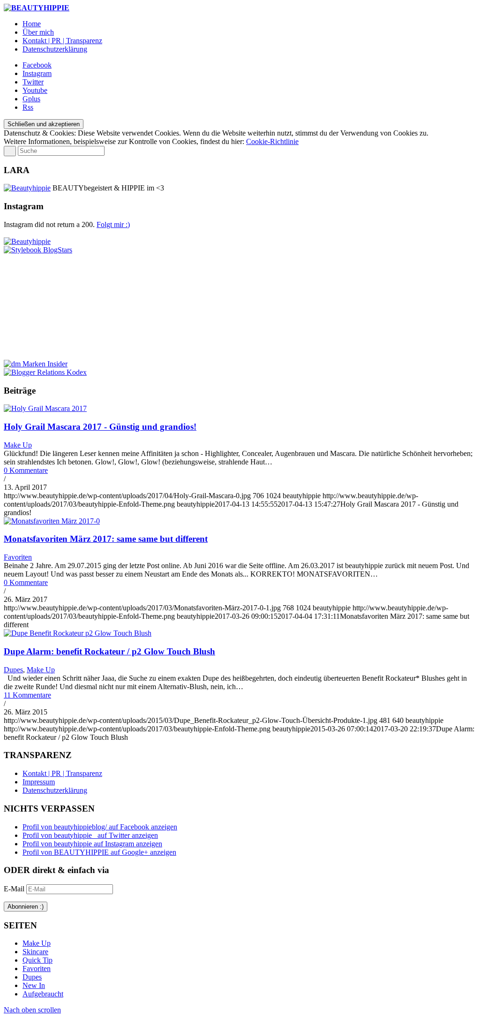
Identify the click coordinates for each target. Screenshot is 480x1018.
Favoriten (18, 557)
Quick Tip (37, 960)
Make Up (18, 445)
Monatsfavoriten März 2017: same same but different (106, 539)
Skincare (35, 952)
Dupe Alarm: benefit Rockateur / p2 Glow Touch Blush (109, 651)
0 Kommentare (26, 470)
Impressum (38, 782)
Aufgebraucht (42, 994)
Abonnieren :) (26, 906)
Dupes (13, 670)
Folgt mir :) (113, 224)
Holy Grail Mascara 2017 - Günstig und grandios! (100, 427)
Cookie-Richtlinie (272, 141)
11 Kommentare (27, 695)
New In (33, 985)
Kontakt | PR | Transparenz (62, 773)
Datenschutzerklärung (54, 790)
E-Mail (15, 889)
